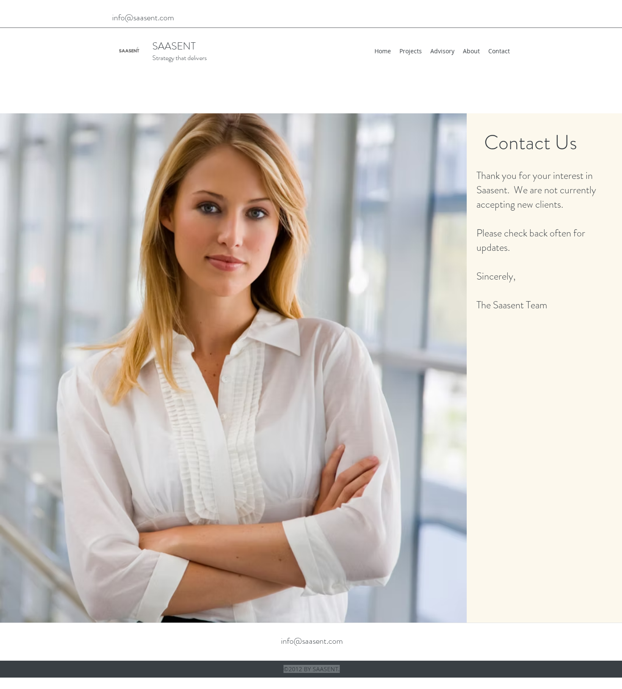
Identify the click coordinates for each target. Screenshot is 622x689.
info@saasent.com (143, 17)
